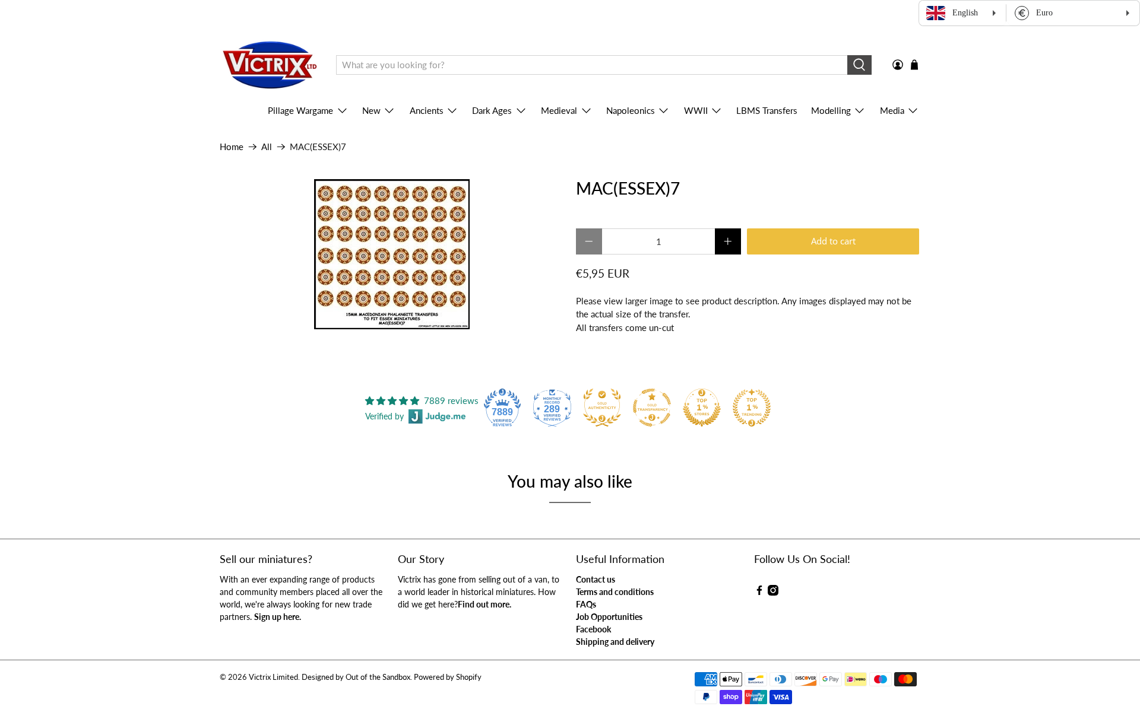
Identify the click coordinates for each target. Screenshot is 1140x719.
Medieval (559, 110)
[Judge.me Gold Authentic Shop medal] (602, 408)
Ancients (427, 110)
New (371, 110)
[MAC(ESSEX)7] (392, 254)
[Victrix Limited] (269, 65)
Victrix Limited (273, 677)
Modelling (831, 110)
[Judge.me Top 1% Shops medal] (702, 408)
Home (231, 146)
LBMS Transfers (766, 110)
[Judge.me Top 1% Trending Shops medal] (752, 408)
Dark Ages (492, 110)
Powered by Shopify (448, 677)
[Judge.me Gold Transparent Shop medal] (652, 408)
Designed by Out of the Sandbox (356, 677)
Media (892, 110)
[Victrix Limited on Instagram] (773, 592)
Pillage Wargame (300, 110)
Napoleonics (630, 110)
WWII (696, 110)
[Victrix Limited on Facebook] (759, 592)
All (266, 146)
